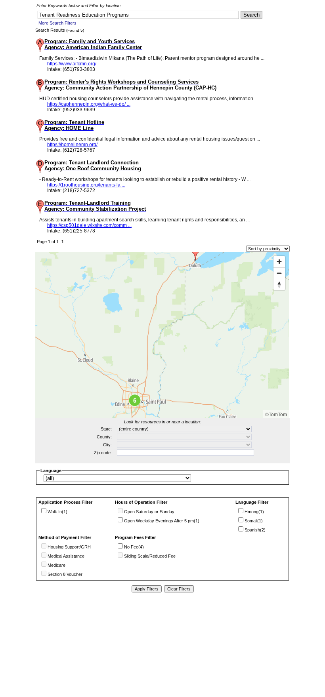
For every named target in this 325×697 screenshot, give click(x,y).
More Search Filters (57, 23)
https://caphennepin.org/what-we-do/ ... (88, 104)
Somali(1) (254, 520)
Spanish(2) (255, 530)
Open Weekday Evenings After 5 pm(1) (161, 520)
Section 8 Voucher (65, 574)
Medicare (56, 565)
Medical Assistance (66, 556)
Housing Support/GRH (69, 547)
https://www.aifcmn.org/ (71, 64)
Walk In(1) (57, 511)
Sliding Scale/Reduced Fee (150, 556)
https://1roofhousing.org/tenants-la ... (86, 185)
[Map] (162, 335)
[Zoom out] (279, 273)
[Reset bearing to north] (279, 284)
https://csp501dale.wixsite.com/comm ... (89, 225)
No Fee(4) (134, 547)
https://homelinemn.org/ (72, 144)
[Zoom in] (279, 261)
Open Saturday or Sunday (149, 511)
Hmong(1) (254, 511)
